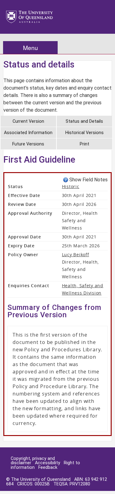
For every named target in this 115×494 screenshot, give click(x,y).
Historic (70, 186)
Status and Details (84, 121)
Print (84, 144)
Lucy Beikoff (75, 254)
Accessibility (47, 462)
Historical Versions (84, 132)
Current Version (28, 121)
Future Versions (28, 144)
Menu (30, 47)
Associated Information (28, 132)
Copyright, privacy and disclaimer (33, 460)
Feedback (47, 467)
